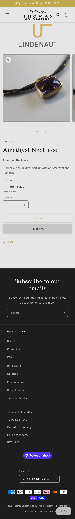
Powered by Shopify (43, 506)
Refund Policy (15, 390)
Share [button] (9, 241)
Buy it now (37, 228)
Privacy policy (29, 511)
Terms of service (48, 511)
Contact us (14, 349)
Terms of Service (17, 398)
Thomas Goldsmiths (23, 506)
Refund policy (63, 506)
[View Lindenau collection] (37, 35)
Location (12, 373)
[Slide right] (46, 132)
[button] (7, 15)
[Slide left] (29, 132)
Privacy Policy (15, 381)
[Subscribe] (64, 313)
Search (11, 340)
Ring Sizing (14, 365)
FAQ (9, 357)
